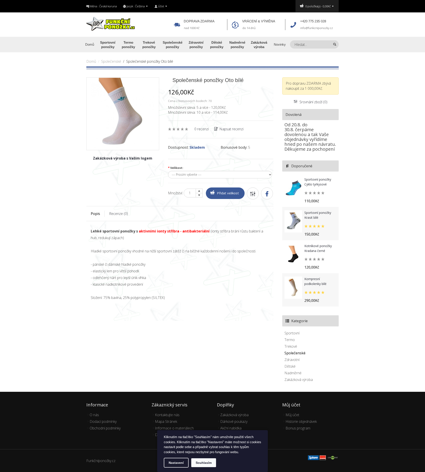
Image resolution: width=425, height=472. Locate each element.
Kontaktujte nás (167, 414)
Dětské (290, 366)
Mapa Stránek (166, 421)
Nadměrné (292, 373)
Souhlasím (204, 462)
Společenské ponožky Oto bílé (149, 61)
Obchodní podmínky (105, 428)
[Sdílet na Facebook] (267, 193)
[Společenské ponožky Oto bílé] (123, 113)
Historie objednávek (301, 421)
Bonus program (298, 428)
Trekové (290, 346)
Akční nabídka (230, 428)
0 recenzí (201, 129)
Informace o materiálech (174, 428)
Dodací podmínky (103, 421)
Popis (95, 213)
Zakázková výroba (298, 379)
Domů (91, 61)
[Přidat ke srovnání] (253, 193)
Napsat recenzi (231, 129)
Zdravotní (291, 359)
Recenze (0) (118, 213)
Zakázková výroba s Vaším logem (122, 158)
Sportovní (291, 333)
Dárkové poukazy (233, 421)
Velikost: (175, 168)
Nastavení (176, 462)
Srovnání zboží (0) (313, 101)
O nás (94, 414)
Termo (289, 339)
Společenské (111, 61)
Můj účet (292, 414)
